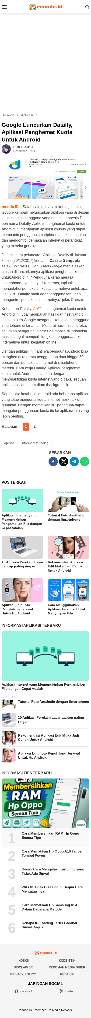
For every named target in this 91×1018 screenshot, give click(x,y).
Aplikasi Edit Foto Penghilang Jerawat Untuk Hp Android (17, 609)
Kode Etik (67, 960)
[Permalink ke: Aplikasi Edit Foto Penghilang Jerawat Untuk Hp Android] (22, 590)
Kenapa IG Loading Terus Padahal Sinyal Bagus (49, 925)
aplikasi (9, 443)
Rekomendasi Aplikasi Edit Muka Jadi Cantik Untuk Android (65, 566)
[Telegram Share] (74, 461)
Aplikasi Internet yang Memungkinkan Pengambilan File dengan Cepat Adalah (43, 686)
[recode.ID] (45, 6)
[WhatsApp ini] (84, 461)
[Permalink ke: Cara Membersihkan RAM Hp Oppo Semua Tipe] (45, 803)
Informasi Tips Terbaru (27, 773)
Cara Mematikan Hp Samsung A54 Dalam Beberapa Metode (49, 907)
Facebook (26, 991)
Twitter (69, 991)
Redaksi (67, 974)
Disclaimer (23, 967)
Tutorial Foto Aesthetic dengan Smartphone (53, 702)
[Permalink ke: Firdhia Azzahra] (6, 149)
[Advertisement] (45, 63)
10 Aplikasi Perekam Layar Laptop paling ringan (51, 719)
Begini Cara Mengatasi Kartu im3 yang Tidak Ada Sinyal (53, 871)
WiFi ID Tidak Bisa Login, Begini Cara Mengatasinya (52, 889)
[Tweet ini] (63, 461)
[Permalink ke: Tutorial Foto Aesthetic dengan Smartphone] (68, 500)
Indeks (23, 960)
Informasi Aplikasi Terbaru (31, 625)
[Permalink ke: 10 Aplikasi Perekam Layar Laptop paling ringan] (22, 547)
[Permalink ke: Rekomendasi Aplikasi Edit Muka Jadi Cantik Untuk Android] (68, 547)
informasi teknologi (35, 443)
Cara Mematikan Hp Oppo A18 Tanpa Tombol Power (51, 853)
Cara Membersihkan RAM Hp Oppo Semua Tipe (50, 835)
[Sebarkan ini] (53, 461)
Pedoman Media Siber (67, 967)
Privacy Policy (23, 974)
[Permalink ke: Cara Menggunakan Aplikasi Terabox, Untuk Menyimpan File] (68, 590)
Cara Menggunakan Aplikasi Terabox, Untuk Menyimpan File (67, 609)
